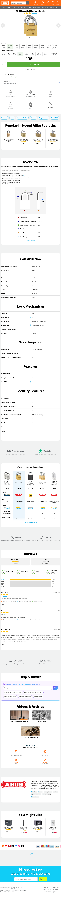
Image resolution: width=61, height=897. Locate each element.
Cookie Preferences (4, 890)
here (24, 175)
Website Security (47, 891)
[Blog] (3, 846)
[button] (30, 240)
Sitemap (2, 891)
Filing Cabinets (36, 7)
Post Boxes (29, 7)
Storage (52, 7)
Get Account (15, 891)
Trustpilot (30, 854)
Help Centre (56, 887)
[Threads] (22, 846)
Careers (45, 893)
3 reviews (34, 13)
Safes (3, 7)
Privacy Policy (23, 890)
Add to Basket (33, 65)
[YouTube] (6, 846)
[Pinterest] (9, 846)
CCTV (18, 7)
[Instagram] (19, 846)
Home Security (45, 7)
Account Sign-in (8, 891)
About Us (45, 887)
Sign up (43, 879)
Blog (57, 7)
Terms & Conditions (14, 890)
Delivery (55, 891)
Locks (13, 7)
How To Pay (56, 889)
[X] (13, 846)
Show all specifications (29, 522)
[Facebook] (16, 846)
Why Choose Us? (47, 889)
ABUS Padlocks (35, 781)
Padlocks (23, 7)
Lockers (8, 7)
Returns (55, 893)
